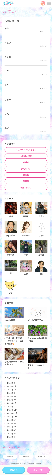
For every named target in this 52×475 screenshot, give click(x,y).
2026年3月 (12, 400)
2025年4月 (12, 437)
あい (7, 128)
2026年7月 (12, 386)
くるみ (8, 43)
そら (7, 28)
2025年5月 (12, 434)
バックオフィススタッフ (25, 150)
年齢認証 (10, 456)
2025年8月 (12, 423)
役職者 (26, 162)
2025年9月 (12, 420)
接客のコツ (26, 169)
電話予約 (13, 470)
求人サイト (41, 456)
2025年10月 (12, 417)
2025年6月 (12, 430)
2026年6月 (12, 390)
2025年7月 (12, 427)
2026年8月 (12, 383)
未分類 (26, 175)
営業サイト (26, 456)
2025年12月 (12, 410)
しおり (8, 99)
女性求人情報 (26, 156)
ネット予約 (38, 470)
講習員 (26, 181)
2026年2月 (12, 403)
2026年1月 (12, 406)
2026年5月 (12, 393)
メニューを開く (48, 3)
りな (7, 71)
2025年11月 (12, 413)
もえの (8, 57)
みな (7, 85)
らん (7, 114)
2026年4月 (12, 396)
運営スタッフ (26, 187)
